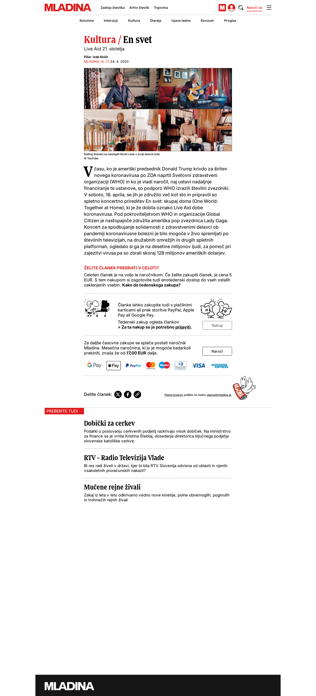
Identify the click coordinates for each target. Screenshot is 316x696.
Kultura (134, 20)
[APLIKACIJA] (222, 7)
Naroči (217, 351)
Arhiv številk (139, 7)
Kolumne (87, 20)
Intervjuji (111, 20)
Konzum (207, 20)
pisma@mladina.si (219, 395)
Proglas (230, 20)
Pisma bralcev (173, 395)
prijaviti (183, 327)
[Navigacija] (269, 7)
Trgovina (161, 7)
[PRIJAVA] (231, 7)
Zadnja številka (113, 7)
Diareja (155, 20)
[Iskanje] (241, 7)
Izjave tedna (181, 20)
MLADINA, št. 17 (96, 61)
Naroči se (254, 7)
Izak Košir (100, 57)
